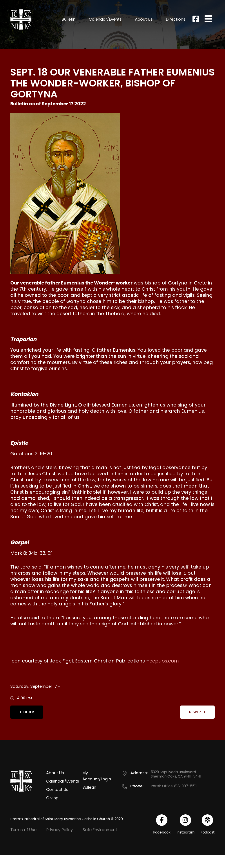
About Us (144, 19)
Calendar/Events (105, 19)
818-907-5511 (185, 785)
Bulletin (69, 19)
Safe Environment (100, 829)
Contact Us (57, 789)
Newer (195, 712)
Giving (52, 798)
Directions (175, 19)
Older (28, 712)
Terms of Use (23, 829)
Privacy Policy (59, 829)
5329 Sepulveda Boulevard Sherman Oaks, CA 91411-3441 (176, 774)
